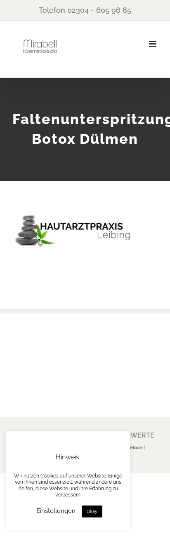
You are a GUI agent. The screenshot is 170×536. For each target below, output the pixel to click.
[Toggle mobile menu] (153, 44)
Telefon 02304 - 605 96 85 (85, 10)
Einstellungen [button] (56, 511)
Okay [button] (92, 511)
